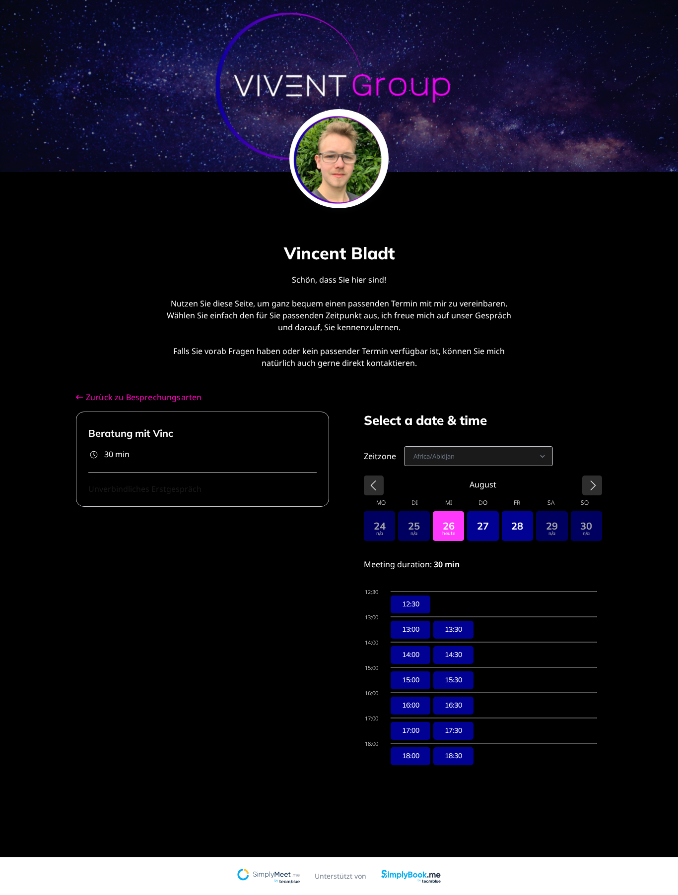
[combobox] (414, 456)
